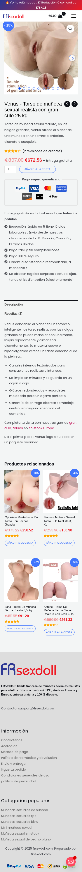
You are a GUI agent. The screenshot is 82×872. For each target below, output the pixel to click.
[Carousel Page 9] (58, 88)
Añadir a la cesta (37, 169)
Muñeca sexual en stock (20, 833)
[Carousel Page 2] (24, 88)
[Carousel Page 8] (53, 88)
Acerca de (9, 746)
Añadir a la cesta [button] (20, 542)
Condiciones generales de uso (25, 775)
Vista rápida (21, 509)
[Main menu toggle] (74, 16)
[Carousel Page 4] (34, 88)
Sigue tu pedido (13, 769)
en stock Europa (41, 428)
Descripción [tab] (13, 304)
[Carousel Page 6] (43, 88)
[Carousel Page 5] (38, 88)
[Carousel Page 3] (29, 88)
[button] (70, 29)
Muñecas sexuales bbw (19, 822)
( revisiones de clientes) (42, 151)
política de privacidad (18, 781)
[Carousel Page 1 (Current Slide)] (19, 88)
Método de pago (14, 752)
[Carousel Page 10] (62, 88)
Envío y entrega (13, 763)
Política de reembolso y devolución (29, 758)
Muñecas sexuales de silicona (24, 810)
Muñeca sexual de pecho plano (26, 839)
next (72, 58)
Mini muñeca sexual (16, 827)
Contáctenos (11, 740)
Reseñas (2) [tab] (13, 313)
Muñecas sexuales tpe (19, 816)
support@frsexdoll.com (36, 708)
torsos (18, 428)
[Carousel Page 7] (48, 88)
